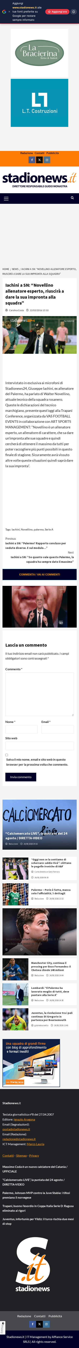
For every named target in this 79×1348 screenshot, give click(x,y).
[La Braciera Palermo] (39, 53)
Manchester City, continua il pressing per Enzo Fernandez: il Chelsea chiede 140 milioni (51, 966)
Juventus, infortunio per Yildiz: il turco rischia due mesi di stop (35, 941)
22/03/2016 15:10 (39, 310)
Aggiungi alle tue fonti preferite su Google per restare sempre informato (27, 11)
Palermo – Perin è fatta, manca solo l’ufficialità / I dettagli (51, 891)
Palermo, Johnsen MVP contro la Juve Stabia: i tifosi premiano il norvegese (36, 1195)
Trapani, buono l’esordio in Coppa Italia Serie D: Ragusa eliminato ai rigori (38, 1208)
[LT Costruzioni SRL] (39, 103)
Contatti (39, 153)
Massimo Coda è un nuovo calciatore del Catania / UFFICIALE (34, 1169)
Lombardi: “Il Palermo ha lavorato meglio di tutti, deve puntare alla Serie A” (50, 991)
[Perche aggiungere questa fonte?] (74, 11)
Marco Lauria (35, 1144)
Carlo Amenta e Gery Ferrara (47, 871)
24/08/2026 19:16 (31, 844)
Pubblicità (52, 153)
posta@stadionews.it (16, 1129)
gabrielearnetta (41, 1025)
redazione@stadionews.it (19, 1139)
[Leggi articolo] (15, 869)
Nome (10, 722)
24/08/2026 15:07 (31, 949)
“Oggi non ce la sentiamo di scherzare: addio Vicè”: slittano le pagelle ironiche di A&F (51, 863)
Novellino (27, 529)
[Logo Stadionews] (33, 1264)
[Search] (72, 198)
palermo (39, 529)
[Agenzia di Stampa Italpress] (31, 1062)
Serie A (49, 529)
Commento (13, 669)
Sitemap (21, 1155)
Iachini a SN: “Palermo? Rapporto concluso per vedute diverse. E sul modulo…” (35, 543)
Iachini (16, 529)
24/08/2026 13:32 (56, 898)
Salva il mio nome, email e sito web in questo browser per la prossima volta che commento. (37, 762)
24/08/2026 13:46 (61, 1025)
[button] (10, 198)
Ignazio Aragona (24, 1119)
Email (45, 722)
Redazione (26, 153)
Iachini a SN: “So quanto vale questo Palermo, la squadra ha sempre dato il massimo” (42, 557)
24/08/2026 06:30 (42, 877)
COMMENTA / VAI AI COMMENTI (39, 574)
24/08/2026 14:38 (56, 1000)
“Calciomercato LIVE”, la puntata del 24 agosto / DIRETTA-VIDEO (36, 835)
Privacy (34, 1155)
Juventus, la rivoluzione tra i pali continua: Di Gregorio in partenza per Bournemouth (51, 1016)
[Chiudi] (9, 12)
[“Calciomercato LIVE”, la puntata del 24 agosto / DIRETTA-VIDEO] (39, 825)
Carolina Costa (16, 310)
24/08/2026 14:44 (56, 975)
